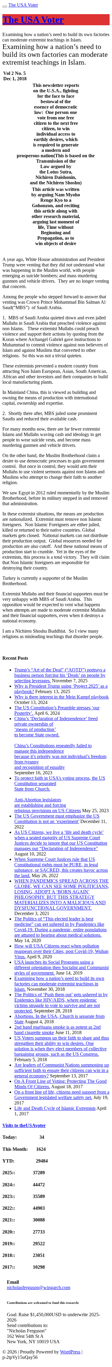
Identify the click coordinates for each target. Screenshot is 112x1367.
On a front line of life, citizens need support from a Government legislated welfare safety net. (61, 1094)
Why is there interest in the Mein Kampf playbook (61, 696)
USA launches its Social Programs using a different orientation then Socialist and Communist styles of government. (61, 967)
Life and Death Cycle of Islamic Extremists (55, 1108)
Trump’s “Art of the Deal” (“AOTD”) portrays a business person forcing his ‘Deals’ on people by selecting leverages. (59, 675)
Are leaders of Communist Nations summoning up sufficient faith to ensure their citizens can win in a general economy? (61, 1070)
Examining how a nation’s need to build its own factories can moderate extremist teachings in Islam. (59, 984)
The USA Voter (23, 5)
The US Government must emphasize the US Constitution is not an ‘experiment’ (56, 818)
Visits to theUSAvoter (24, 1125)
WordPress (70, 1351)
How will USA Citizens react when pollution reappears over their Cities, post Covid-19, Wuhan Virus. (61, 951)
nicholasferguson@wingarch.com (38, 1287)
